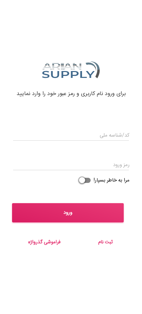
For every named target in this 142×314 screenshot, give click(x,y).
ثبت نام (105, 242)
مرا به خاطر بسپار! (111, 180)
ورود (67, 212)
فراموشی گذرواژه (44, 242)
